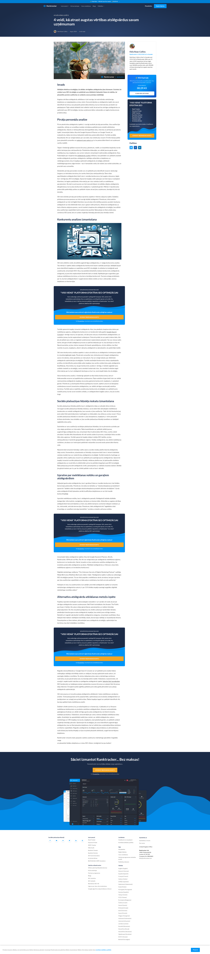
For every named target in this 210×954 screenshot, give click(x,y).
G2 (82, 840)
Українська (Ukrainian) (124, 934)
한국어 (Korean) (123, 937)
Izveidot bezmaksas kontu (89, 317)
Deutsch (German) (123, 871)
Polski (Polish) (122, 887)
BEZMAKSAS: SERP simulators (97, 861)
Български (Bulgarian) (124, 900)
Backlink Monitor (93, 853)
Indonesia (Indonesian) (124, 918)
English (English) (123, 868)
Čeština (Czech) (122, 902)
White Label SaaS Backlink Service (97, 868)
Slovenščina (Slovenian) (125, 931)
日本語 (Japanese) (123, 881)
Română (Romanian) (124, 926)
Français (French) (123, 876)
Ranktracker (50, 6)
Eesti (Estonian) (122, 910)
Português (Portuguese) (125, 889)
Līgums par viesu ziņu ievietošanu (97, 886)
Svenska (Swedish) (123, 892)
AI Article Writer (92, 858)
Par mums (142, 843)
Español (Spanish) (123, 873)
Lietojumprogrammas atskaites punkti (127, 858)
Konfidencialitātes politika (125, 842)
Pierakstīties (81, 321)
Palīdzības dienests (123, 862)
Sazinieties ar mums (144, 840)
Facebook (50, 840)
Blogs (94, 6)
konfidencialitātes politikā (103, 950)
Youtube (56, 840)
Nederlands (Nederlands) (125, 884)
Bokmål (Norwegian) (124, 939)
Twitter (69, 840)
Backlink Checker (93, 850)
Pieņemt (195, 950)
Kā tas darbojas (74, 6)
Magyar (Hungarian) (124, 916)
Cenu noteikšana (86, 6)
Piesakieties (148, 6)
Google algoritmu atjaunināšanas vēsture (99, 889)
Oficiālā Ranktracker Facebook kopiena (63, 840)
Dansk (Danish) (122, 905)
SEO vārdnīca (92, 878)
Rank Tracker (91, 840)
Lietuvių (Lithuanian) (124, 921)
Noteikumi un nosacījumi (125, 840)
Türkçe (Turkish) (122, 894)
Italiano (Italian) (122, 879)
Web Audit (91, 848)
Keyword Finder (92, 842)
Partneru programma (94, 873)
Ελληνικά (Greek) (123, 908)
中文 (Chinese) (122, 897)
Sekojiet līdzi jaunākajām (111, 681)
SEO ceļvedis (91, 881)
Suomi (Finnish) (122, 913)
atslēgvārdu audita (83, 156)
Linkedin (76, 840)
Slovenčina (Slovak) (123, 929)
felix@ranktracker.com (145, 858)
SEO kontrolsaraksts (94, 855)
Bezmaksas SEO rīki (93, 883)
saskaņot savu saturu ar (85, 140)
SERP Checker (92, 845)
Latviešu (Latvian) (123, 923)
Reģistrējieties (160, 6)
